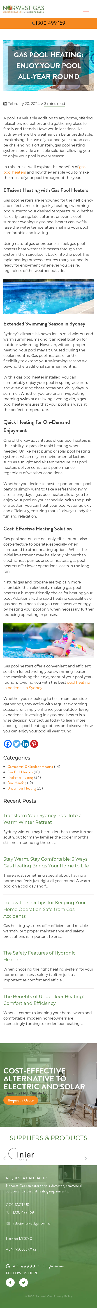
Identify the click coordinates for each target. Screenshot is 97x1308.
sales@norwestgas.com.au (32, 1223)
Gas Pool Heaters (20, 772)
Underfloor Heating (21, 788)
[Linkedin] (25, 744)
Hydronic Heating (20, 777)
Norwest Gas (43, 1296)
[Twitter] (17, 744)
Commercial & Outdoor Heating (30, 766)
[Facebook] (8, 744)
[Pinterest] (34, 744)
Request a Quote (21, 1100)
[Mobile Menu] (85, 9)
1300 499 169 (50, 23)
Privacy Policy (63, 1296)
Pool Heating (16, 782)
